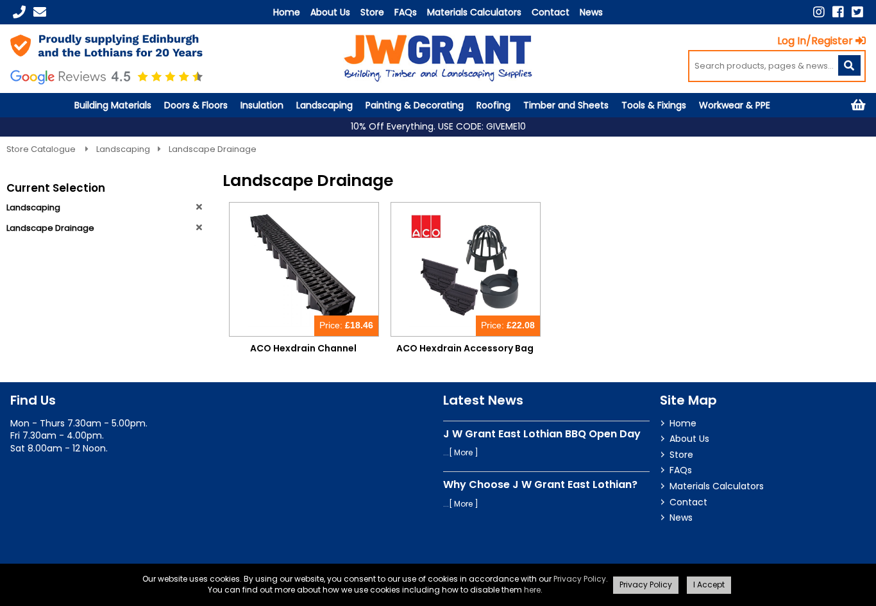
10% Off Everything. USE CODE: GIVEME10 (438, 127)
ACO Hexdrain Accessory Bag (465, 348)
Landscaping (324, 105)
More (463, 452)
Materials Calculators (474, 12)
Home (286, 12)
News (591, 12)
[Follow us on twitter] (857, 12)
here (532, 589)
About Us (330, 12)
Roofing (493, 105)
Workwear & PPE (734, 105)
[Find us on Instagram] (819, 12)
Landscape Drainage (213, 149)
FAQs (405, 12)
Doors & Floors (196, 105)
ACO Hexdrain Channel (303, 348)
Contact (550, 12)
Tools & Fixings (653, 105)
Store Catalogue (42, 149)
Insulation (261, 105)
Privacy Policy (579, 578)
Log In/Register (815, 40)
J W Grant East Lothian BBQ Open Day (542, 433)
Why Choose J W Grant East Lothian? (540, 484)
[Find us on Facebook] (838, 12)
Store (372, 12)
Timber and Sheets (566, 105)
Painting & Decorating (415, 105)
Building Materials (112, 105)
